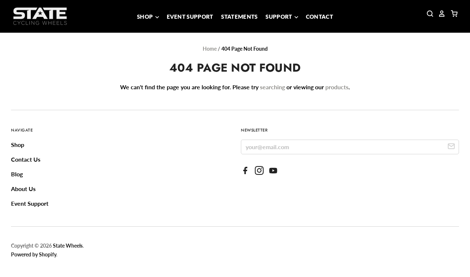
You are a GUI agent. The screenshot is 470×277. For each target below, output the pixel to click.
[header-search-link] (428, 13)
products (336, 86)
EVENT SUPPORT (190, 16)
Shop (145, 16)
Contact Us (25, 159)
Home (210, 49)
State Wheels (68, 245)
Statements (239, 16)
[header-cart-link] (451, 13)
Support (279, 16)
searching (272, 86)
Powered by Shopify (33, 254)
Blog (17, 173)
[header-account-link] (439, 13)
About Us (23, 188)
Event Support (29, 203)
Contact (319, 16)
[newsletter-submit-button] (451, 147)
